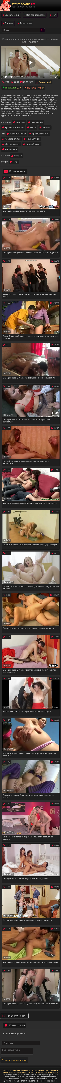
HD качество (37, 122)
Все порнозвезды (35, 15)
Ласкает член (33, 139)
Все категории (12, 15)
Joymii (15, 162)
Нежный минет (33, 144)
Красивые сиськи (40, 133)
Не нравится (34, 87)
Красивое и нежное (14, 127)
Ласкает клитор (13, 139)
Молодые (20, 122)
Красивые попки (18, 133)
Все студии (26, 23)
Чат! (54, 15)
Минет (33, 127)
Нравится (10, 87)
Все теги (9, 23)
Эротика (46, 127)
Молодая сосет (12, 144)
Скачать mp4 (45, 82)
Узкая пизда (11, 149)
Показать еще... (17, 1015)
